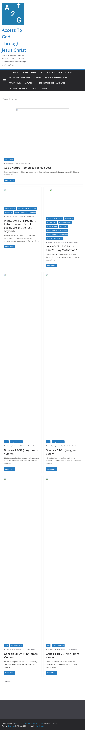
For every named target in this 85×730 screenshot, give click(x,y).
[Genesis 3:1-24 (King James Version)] (21, 561)
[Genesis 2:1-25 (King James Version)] (63, 357)
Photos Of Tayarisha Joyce (56, 78)
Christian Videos (51, 222)
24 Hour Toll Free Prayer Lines (52, 83)
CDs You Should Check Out (54, 218)
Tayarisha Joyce (30, 216)
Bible (6, 442)
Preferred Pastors (17, 88)
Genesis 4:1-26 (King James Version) (62, 655)
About (45, 88)
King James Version (16, 442)
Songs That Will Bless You (54, 238)
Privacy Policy (15, 83)
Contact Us (13, 72)
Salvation (29, 83)
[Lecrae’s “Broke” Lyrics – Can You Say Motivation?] (63, 203)
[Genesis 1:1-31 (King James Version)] (21, 357)
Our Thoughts (9, 159)
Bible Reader (31, 446)
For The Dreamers (10, 208)
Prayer (33, 88)
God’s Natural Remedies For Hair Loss (28, 167)
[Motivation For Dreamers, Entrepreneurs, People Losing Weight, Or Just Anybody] (21, 198)
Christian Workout (65, 222)
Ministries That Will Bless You (27, 208)
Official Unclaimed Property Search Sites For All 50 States (47, 72)
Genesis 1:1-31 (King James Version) (21, 451)
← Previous (6, 682)
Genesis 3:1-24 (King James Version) (21, 655)
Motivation (8, 212)
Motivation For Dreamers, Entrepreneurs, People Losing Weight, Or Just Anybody (20, 226)
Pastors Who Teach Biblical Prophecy (25, 78)
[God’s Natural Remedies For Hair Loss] (42, 133)
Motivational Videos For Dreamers (25, 212)
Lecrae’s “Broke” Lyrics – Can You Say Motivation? (61, 248)
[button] (34, 83)
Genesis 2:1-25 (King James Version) (62, 451)
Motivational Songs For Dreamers (57, 230)
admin (28, 163)
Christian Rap (69, 218)
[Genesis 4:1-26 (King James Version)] (63, 561)
